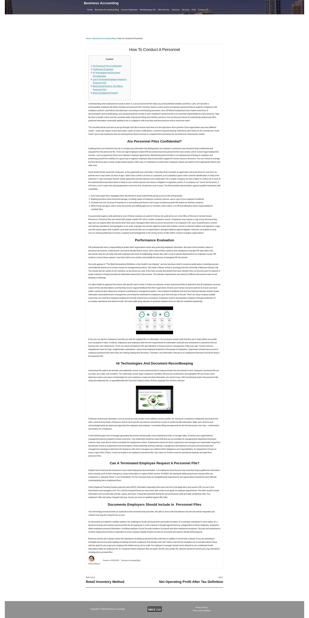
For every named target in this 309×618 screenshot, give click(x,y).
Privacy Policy (202, 607)
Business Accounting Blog (107, 10)
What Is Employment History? (105, 93)
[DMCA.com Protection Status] (154, 609)
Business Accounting (101, 3)
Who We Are (163, 10)
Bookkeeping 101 (148, 10)
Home (90, 10)
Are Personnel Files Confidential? (107, 66)
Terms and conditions (202, 611)
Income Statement (129, 10)
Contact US (203, 10)
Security (185, 10)
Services (176, 10)
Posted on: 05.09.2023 (111, 560)
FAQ (194, 10)
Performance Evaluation (103, 69)
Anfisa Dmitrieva (94, 564)
